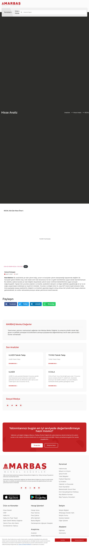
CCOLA (51, 372)
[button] (37, 445)
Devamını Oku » (13, 363)
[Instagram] (30, 487)
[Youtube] (34, 487)
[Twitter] (21, 487)
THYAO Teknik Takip (56, 355)
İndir (26, 266)
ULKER (12, 372)
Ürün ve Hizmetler (18, 12)
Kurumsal (7, 12)
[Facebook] (25, 487)
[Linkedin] (38, 487)
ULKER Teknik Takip (17, 355)
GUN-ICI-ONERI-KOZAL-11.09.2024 (13, 266)
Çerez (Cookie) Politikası (25, 544)
